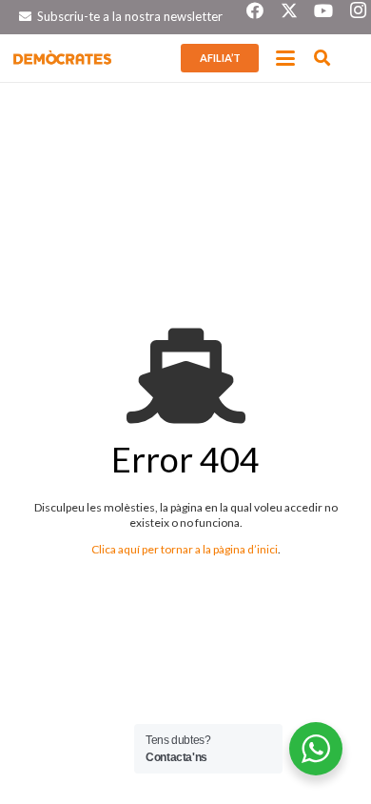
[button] (285, 58)
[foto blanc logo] (62, 58)
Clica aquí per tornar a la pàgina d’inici (184, 549)
